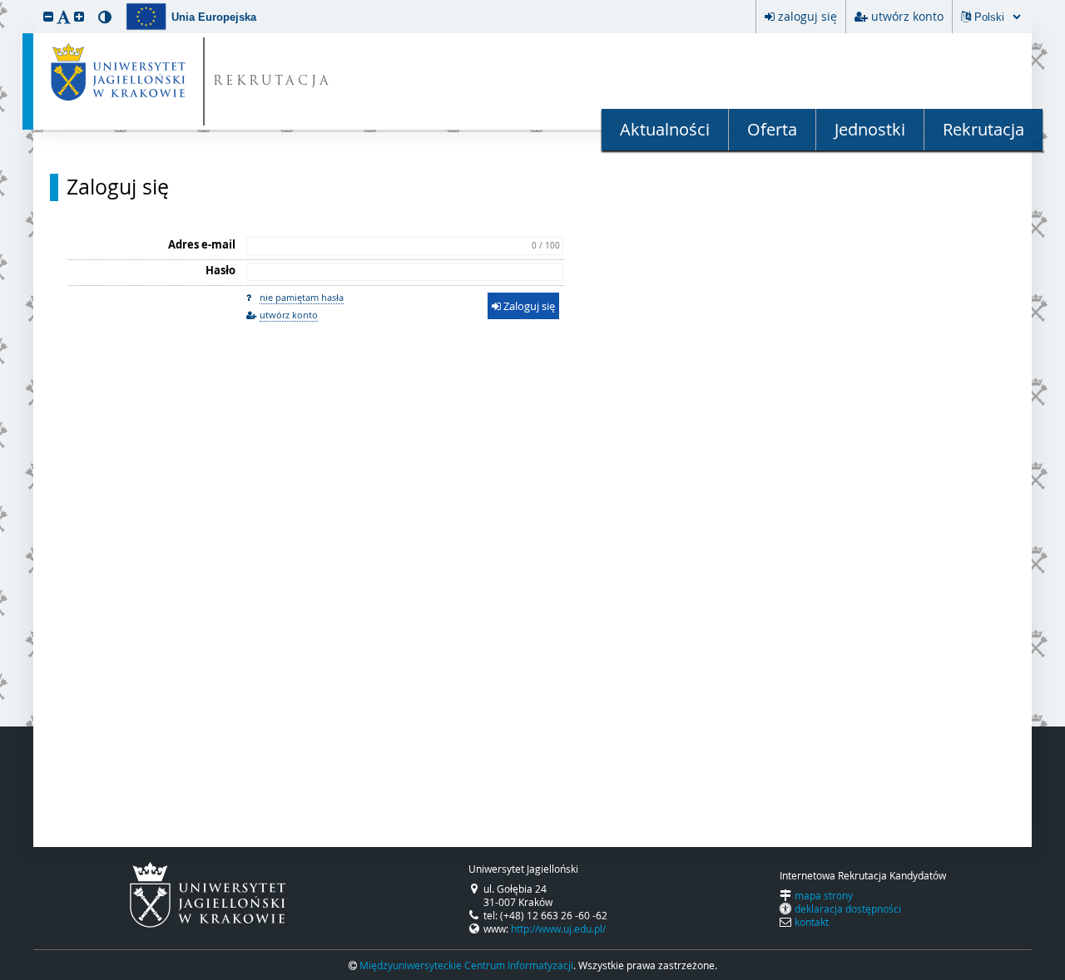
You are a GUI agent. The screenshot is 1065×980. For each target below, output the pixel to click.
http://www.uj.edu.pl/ (558, 928)
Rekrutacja (983, 129)
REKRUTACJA (272, 82)
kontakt (812, 921)
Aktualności (665, 129)
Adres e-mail (201, 244)
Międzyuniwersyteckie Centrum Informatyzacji (466, 965)
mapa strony (824, 895)
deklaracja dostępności (848, 908)
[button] (48, 16)
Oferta (772, 129)
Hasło (220, 270)
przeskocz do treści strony (4, 4)
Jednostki (870, 129)
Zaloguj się (118, 187)
